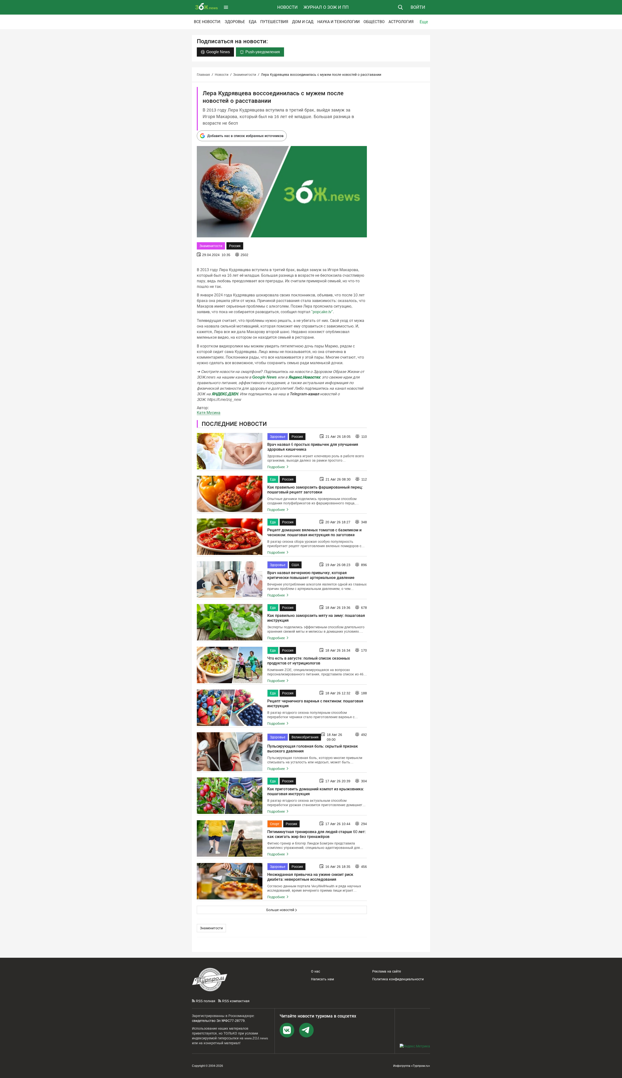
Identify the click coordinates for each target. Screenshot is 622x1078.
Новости (287, 7)
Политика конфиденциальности (398, 979)
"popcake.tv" (322, 312)
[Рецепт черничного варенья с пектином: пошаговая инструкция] (229, 708)
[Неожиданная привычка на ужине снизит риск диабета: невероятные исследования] (229, 881)
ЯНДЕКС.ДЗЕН (225, 394)
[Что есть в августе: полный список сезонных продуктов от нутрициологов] (229, 665)
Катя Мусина (208, 413)
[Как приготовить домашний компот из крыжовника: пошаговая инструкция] (229, 795)
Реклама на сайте (386, 971)
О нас (315, 971)
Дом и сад (302, 22)
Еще (424, 21)
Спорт (274, 824)
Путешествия (274, 22)
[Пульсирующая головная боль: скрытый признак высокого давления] (229, 751)
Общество (374, 22)
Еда (252, 22)
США (295, 565)
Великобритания (305, 737)
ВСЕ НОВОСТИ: (207, 22)
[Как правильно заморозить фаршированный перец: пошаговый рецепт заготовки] (229, 494)
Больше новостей (280, 910)
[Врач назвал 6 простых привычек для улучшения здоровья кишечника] (229, 451)
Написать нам (322, 979)
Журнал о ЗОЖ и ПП (326, 7)
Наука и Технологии (338, 22)
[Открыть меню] (226, 7)
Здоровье (235, 22)
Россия (235, 246)
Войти (418, 7)
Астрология (401, 22)
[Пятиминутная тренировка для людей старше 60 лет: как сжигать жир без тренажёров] (229, 838)
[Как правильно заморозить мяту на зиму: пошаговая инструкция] (229, 622)
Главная (203, 75)
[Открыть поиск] (400, 7)
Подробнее (276, 467)
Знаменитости (244, 75)
